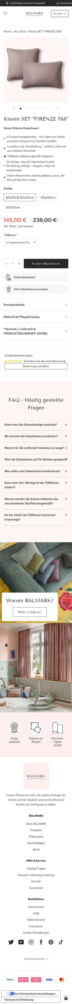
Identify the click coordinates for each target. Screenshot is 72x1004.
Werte (36, 849)
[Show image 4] (32, 108)
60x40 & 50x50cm (20, 197)
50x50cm (13, 207)
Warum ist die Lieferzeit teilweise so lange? (34, 448)
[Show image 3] (28, 108)
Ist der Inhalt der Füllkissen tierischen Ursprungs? (30, 517)
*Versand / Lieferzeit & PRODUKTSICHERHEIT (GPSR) (26, 331)
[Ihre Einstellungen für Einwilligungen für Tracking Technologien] (66, 998)
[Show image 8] (48, 108)
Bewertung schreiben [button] (36, 366)
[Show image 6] (40, 108)
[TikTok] (61, 942)
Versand (28, 226)
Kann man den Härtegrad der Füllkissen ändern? (31, 485)
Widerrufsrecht (36, 920)
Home (7, 31)
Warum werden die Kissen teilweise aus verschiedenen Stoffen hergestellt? (31, 501)
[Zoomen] (60, 46)
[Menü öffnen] (5, 13)
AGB (36, 913)
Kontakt (36, 881)
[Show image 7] (44, 108)
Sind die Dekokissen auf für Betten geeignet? (35, 459)
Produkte (36, 830)
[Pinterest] (51, 942)
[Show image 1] (20, 108)
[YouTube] (21, 942)
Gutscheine (36, 888)
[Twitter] (11, 942)
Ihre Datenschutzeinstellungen (34, 993)
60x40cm (48, 197)
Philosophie (36, 837)
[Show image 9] (51, 108)
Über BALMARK (36, 824)
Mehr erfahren (29, 612)
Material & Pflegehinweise (22, 317)
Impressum (36, 926)
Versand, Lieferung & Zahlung (36, 875)
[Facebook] (41, 942)
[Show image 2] (24, 108)
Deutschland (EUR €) (34, 959)
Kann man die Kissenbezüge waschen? (30, 425)
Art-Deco (20, 31)
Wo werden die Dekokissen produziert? (31, 436)
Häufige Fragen (36, 868)
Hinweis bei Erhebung (19, 999)
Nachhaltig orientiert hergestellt (27, 3)
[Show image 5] (36, 108)
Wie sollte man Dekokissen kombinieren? (32, 471)
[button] (59, 13)
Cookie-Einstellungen (36, 932)
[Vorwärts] (58, 108)
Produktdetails (14, 305)
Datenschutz (36, 907)
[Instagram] (31, 942)
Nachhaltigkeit (36, 843)
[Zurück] (13, 108)
